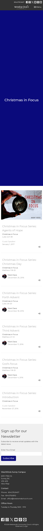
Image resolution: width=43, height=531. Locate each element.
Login (26, 526)
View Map (5, 484)
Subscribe (8, 458)
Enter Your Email (8, 450)
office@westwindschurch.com (19, 499)
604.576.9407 (19, 2)
